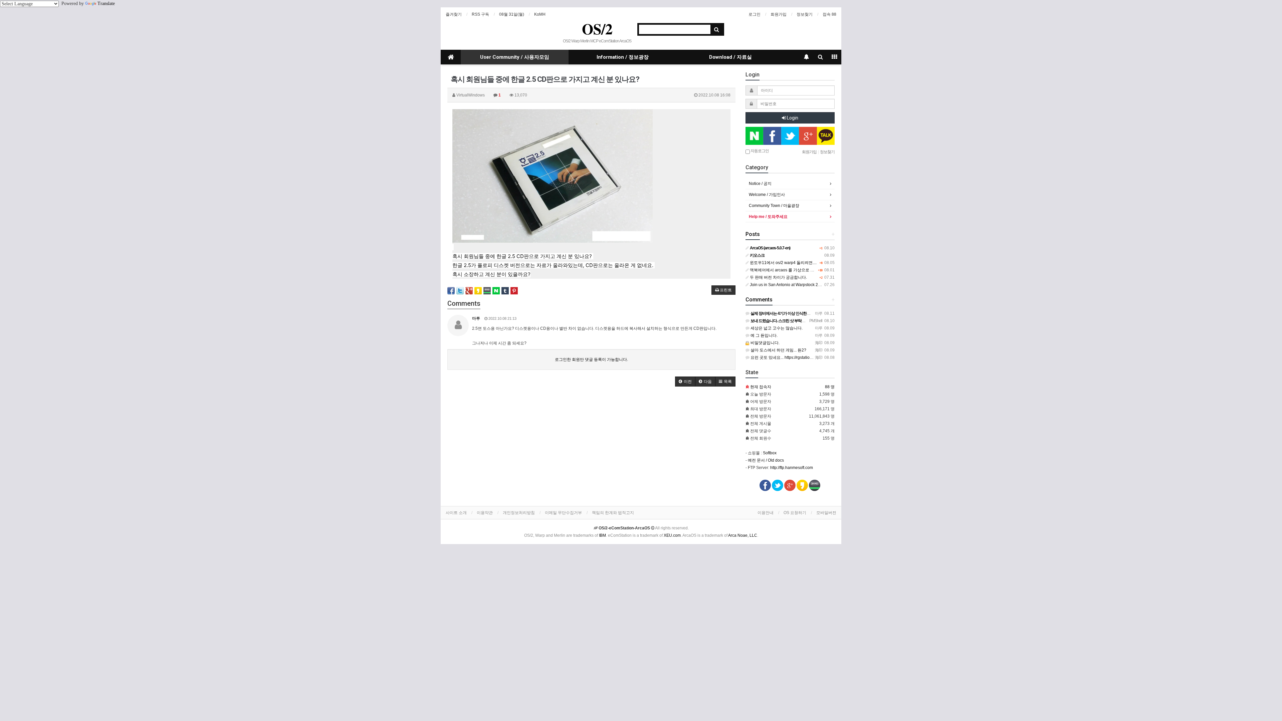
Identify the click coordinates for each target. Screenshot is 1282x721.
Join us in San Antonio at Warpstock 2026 (787, 284)
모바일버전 (826, 512)
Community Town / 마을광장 (774, 205)
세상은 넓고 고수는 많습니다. (776, 328)
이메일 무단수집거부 (563, 512)
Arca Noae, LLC (742, 535)
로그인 (755, 14)
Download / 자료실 (730, 57)
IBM (602, 535)
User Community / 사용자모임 (514, 57)
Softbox (770, 453)
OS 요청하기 (795, 512)
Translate (106, 3)
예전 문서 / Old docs (766, 460)
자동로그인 (759, 151)
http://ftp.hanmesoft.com (791, 467)
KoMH (540, 14)
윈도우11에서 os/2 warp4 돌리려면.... (783, 262)
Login (792, 118)
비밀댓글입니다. (765, 342)
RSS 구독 (480, 14)
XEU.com (672, 535)
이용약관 (485, 512)
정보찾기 (805, 14)
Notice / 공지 (760, 183)
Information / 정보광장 (623, 57)
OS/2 (597, 28)
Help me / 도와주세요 (768, 216)
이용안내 (766, 512)
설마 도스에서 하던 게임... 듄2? (778, 350)
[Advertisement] (591, 443)
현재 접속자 (760, 387)
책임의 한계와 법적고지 (613, 512)
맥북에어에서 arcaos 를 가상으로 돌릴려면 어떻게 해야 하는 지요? (809, 270)
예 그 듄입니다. (764, 335)
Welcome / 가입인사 (767, 194)
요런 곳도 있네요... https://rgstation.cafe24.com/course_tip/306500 (809, 357)
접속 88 (829, 14)
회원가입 (779, 14)
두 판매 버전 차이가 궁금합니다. (778, 277)
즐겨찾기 (454, 14)
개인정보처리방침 (519, 512)
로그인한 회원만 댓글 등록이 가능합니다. (591, 359)
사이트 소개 (456, 512)
